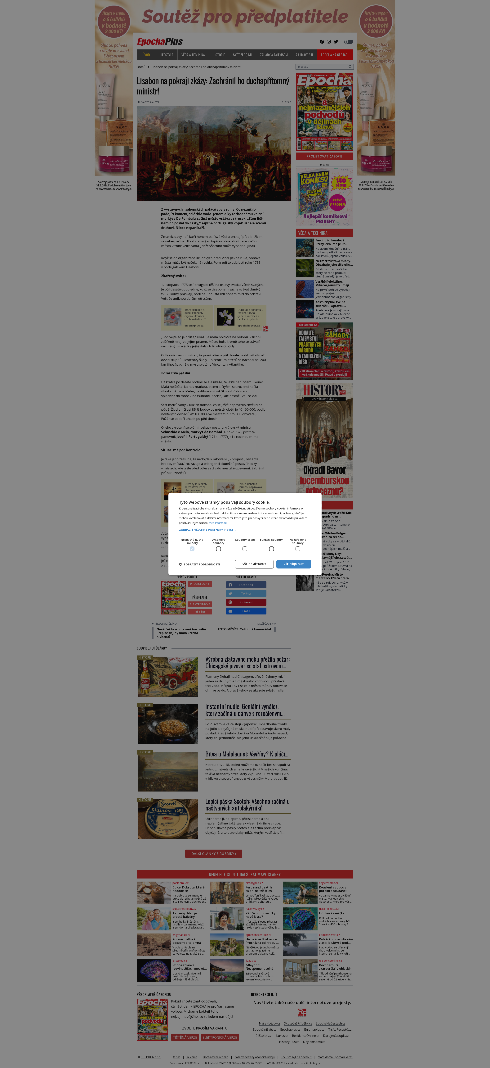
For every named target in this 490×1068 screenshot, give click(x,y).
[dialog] (245, 534)
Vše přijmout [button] (294, 564)
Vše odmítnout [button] (254, 564)
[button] (245, 529)
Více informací (218, 523)
